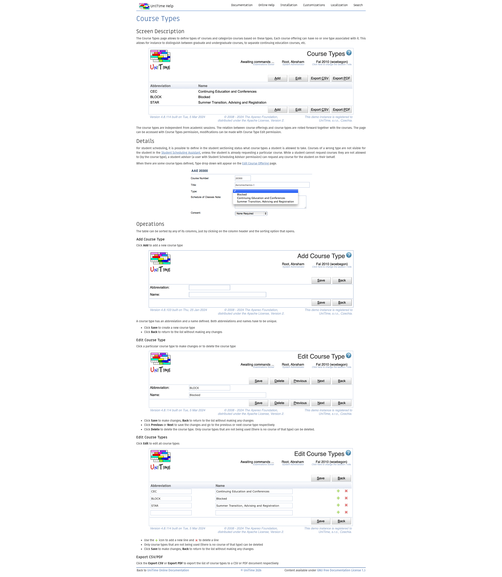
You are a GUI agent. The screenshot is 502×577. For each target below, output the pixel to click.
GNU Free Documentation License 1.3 (341, 570)
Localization (339, 5)
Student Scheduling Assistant (180, 152)
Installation (288, 5)
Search (358, 5)
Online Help (266, 5)
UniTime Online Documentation (168, 570)
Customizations (314, 5)
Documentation (242, 5)
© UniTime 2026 (251, 570)
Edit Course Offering (255, 163)
